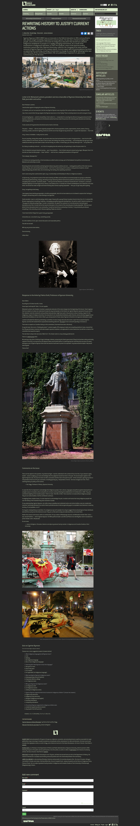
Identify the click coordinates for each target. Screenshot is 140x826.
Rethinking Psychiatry (102, 63)
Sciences (73, 14)
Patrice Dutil (40, 33)
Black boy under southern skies (104, 85)
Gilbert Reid (26, 33)
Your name (25, 777)
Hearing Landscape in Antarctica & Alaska (107, 49)
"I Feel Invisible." (100, 86)
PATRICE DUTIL (26, 748)
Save (24, 814)
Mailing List (97, 824)
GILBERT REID (25, 739)
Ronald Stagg (33, 33)
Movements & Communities (79, 18)
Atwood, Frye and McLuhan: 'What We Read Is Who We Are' (105, 47)
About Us (73, 10)
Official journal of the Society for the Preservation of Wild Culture (38, 818)
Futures (49, 14)
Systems (85, 14)
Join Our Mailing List (101, 10)
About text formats (88, 803)
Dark (102, 5)
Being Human (39, 14)
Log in (106, 824)
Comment (24, 790)
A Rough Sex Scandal (101, 58)
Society (49, 10)
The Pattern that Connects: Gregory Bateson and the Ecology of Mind (105, 67)
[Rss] (116, 5)
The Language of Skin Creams (104, 43)
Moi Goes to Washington (102, 106)
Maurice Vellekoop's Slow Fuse (104, 51)
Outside (61, 14)
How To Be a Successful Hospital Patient (106, 44)
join (54, 10)
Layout (24, 807)
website (37, 648)
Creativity (26, 14)
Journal (25, 10)
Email (23, 784)
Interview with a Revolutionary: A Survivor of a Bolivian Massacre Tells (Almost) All (106, 82)
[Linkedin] (112, 5)
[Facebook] (114, 5)
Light (105, 5)
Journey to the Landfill (102, 65)
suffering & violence (101, 33)
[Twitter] (109, 5)
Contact (92, 824)
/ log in (57, 10)
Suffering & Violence (56, 18)
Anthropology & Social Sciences (33, 18)
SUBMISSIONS (83, 10)
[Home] (29, 3)
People (102, 824)
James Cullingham (48, 33)
